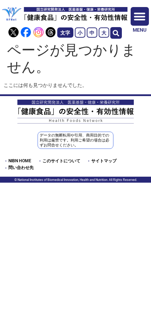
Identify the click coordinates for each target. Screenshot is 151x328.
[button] (116, 33)
